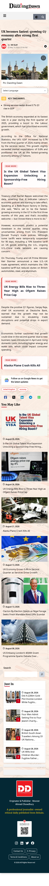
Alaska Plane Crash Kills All (16, 530)
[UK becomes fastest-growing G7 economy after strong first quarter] (5, 395)
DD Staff (14, 45)
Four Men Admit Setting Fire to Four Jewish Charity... (31, 717)
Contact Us (18, 851)
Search (7, 667)
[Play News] (45, 46)
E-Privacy (31, 851)
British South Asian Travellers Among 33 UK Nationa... (32, 736)
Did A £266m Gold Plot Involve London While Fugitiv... (32, 699)
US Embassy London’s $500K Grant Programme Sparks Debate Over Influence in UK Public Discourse (21, 656)
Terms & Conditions (18, 857)
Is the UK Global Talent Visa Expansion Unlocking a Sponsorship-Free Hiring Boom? (22, 446)
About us (35, 857)
